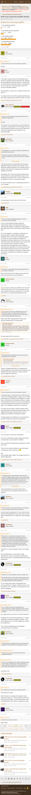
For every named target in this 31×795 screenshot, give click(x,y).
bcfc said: (4, 216)
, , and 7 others (12, 100)
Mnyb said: (4, 687)
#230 (29, 349)
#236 (29, 569)
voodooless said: (6, 604)
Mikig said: (4, 148)
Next (21, 726)
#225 (29, 197)
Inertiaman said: (5, 659)
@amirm (3, 288)
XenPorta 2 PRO (4, 793)
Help (25, 788)
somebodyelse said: (6, 650)
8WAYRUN (18, 793)
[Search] (29, 1)
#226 (29, 213)
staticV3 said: (5, 352)
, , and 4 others (12, 459)
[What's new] (26, 1)
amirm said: (4, 717)
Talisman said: (5, 533)
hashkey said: (5, 473)
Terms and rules (11, 788)
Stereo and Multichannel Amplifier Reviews (17, 740)
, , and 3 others (12, 421)
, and (9, 591)
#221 (29, 58)
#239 (29, 684)
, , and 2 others (13, 339)
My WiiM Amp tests (7, 323)
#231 (29, 386)
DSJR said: (4, 266)
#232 (29, 432)
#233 (29, 470)
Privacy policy (19, 788)
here (20, 9)
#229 (29, 306)
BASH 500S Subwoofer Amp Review (15, 754)
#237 (29, 601)
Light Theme (5, 786)
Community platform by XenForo (13, 791)
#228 (29, 285)
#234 (29, 502)
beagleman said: (6, 572)
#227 (29, 263)
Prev (10, 726)
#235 (29, 530)
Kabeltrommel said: (6, 309)
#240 (29, 714)
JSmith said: (4, 114)
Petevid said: (5, 61)
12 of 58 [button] (15, 726)
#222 (29, 76)
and (8, 134)
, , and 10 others (12, 187)
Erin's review (10, 652)
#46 (4, 652)
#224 (29, 145)
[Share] (26, 58)
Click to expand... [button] (16, 161)
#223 (29, 110)
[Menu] (2, 1)
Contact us (3, 788)
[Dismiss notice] (28, 6)
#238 (29, 637)
